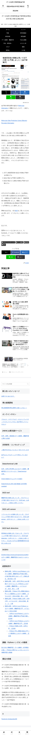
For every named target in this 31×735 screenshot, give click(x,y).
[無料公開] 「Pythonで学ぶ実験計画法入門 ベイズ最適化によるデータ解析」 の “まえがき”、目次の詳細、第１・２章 (17, 593)
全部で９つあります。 (8, 396)
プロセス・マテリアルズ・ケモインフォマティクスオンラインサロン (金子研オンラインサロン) (15, 422)
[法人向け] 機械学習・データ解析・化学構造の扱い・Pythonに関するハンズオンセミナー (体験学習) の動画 (15, 650)
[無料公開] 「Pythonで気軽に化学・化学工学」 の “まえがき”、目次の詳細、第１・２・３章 (17, 601)
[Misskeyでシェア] (25, 545)
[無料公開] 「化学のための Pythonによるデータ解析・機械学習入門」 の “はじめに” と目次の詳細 (17, 608)
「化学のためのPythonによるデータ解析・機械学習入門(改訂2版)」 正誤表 (18, 616)
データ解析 (20, 242)
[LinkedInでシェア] (19, 554)
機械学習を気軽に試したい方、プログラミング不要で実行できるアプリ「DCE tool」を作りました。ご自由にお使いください (15, 500)
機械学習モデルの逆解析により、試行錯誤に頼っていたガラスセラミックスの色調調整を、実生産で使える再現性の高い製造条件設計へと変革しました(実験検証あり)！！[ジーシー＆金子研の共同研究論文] (15, 676)
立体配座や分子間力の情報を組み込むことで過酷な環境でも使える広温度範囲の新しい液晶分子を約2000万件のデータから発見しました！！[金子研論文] (15, 696)
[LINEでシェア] (5, 554)
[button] (20, 97)
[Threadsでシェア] (12, 549)
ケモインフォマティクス (9, 242)
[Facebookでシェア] (5, 549)
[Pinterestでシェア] (12, 554)
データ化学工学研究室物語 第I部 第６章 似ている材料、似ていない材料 (15, 687)
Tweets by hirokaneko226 (9, 719)
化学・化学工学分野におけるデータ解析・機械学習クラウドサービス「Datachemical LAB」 (15, 471)
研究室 (27, 242)
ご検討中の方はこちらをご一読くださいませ (15, 450)
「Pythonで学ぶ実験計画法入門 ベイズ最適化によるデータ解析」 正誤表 (18, 633)
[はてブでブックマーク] (25, 549)
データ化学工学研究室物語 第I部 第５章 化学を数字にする (15, 705)
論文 (16, 210)
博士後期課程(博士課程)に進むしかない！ (14, 408)
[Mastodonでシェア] (12, 545)
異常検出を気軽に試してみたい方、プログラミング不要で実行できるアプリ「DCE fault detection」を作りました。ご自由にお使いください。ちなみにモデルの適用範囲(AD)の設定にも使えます (15, 538)
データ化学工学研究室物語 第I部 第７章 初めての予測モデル (15, 666)
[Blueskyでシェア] (19, 545)
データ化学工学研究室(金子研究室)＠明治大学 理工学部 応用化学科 (15, 6)
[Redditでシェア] (19, 549)
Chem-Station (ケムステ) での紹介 (11, 479)
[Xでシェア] (5, 545)
